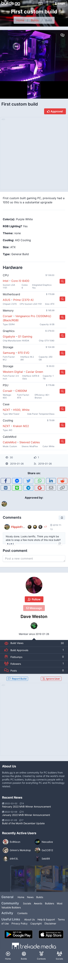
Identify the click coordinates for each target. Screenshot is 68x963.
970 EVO (23, 352)
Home (20, 20)
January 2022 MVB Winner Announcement (26, 814)
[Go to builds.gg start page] (10, 3)
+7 (45, 526)
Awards (38, 903)
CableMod (9, 442)
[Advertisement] (34, 721)
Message (35, 608)
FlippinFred (18, 527)
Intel (5, 281)
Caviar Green (34, 371)
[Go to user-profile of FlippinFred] (7, 527)
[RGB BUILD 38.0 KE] (49, 879)
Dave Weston (34, 616)
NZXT (6, 410)
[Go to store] (62, 281)
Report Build (19, 678)
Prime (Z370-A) (23, 300)
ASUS (6, 300)
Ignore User (53, 678)
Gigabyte (9, 336)
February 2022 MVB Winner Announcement (26, 806)
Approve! (56, 111)
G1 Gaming (25, 336)
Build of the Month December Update (23, 823)
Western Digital (13, 371)
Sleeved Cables (29, 442)
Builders (49, 903)
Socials (27, 903)
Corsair (7, 316)
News (30, 897)
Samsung (9, 352)
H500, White (21, 410)
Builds (35, 20)
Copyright (36, 923)
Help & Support (46, 919)
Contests (22, 913)
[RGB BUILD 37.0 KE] (23, 879)
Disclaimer (50, 923)
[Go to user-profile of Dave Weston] (34, 585)
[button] (6, 481)
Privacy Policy (20, 923)
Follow (35, 599)
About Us (29, 919)
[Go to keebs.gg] (41, 3)
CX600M (21, 390)
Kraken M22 (21, 426)
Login (61, 3)
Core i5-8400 (20, 281)
